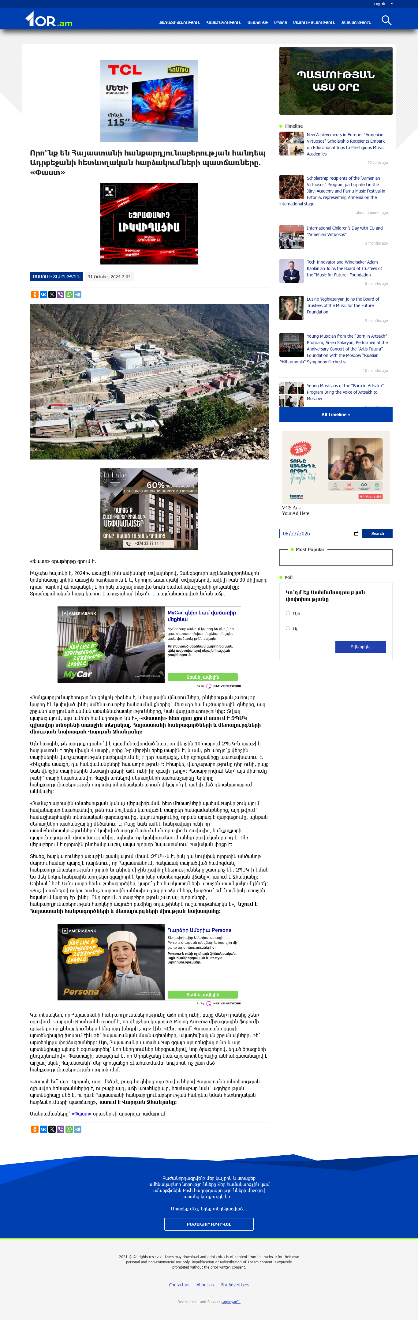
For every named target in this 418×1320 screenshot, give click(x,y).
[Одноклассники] (35, 294)
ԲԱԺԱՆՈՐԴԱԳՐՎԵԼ (209, 1224)
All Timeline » (336, 414)
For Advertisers (235, 1284)
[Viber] (60, 294)
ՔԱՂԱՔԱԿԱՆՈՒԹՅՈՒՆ (179, 22)
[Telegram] (77, 294)
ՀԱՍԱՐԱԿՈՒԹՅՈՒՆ (224, 22)
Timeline (294, 126)
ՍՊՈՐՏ (280, 22)
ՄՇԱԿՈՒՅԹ (258, 22)
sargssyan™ (231, 1301)
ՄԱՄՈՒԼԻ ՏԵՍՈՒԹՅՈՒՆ (314, 22)
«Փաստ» (81, 1113)
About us (205, 1284)
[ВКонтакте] (43, 294)
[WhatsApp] (69, 294)
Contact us (179, 1284)
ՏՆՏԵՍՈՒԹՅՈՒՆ (356, 22)
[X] (52, 294)
